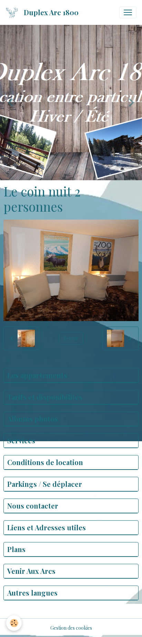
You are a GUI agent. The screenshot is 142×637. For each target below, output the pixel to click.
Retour (71, 338)
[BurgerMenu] (127, 12)
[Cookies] (14, 623)
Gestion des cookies (71, 628)
